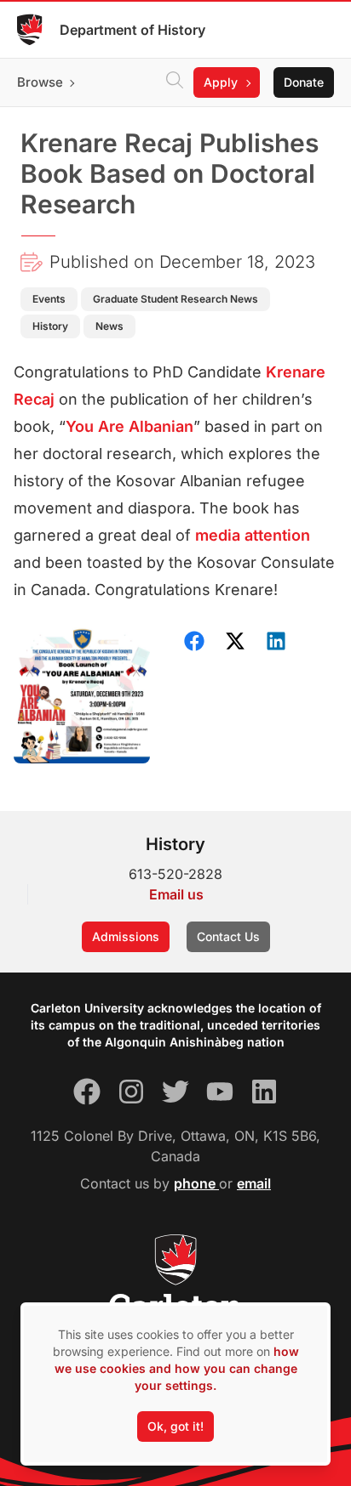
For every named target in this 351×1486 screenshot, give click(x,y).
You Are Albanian (129, 426)
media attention (252, 535)
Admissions (125, 936)
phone (196, 1183)
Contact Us (228, 936)
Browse (40, 82)
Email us (176, 894)
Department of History (132, 29)
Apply (221, 82)
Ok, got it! (175, 1426)
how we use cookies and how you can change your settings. (177, 1368)
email (254, 1183)
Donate (304, 82)
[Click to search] (174, 82)
